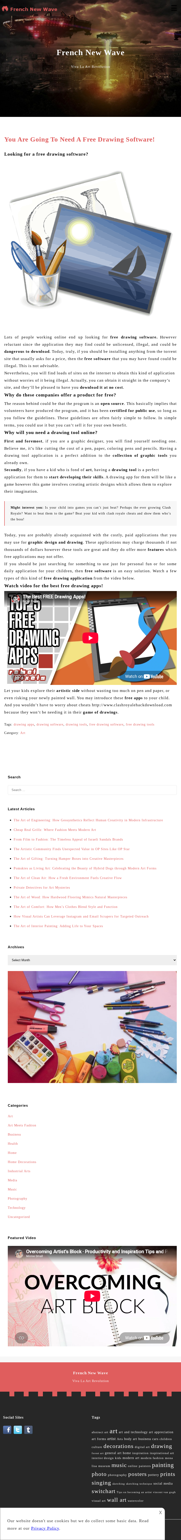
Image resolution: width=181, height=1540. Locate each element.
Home (12, 1153)
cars (155, 1439)
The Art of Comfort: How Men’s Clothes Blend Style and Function (66, 907)
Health (13, 1143)
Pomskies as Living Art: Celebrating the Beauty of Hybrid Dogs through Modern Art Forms (85, 868)
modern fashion (152, 1458)
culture (97, 1447)
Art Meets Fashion (22, 1125)
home (127, 1453)
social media (163, 1483)
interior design (103, 1458)
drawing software (50, 724)
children (166, 1439)
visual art (99, 1500)
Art (22, 733)
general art (113, 1453)
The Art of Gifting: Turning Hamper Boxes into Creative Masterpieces (68, 858)
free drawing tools (140, 724)
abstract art (100, 1432)
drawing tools (76, 724)
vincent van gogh (164, 1492)
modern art (131, 1458)
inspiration (140, 1453)
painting (163, 1465)
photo (99, 1474)
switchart (103, 1491)
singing (101, 1482)
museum (104, 1466)
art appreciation (161, 1432)
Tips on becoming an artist (134, 1492)
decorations (118, 1446)
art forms (99, 1439)
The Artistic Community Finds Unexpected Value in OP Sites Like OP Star (72, 849)
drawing (161, 1446)
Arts (120, 1439)
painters (145, 1466)
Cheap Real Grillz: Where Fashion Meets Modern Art (55, 830)
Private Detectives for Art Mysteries (42, 887)
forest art (98, 1453)
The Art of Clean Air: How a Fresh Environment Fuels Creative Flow (68, 878)
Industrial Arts (19, 1171)
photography (117, 1475)
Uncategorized (19, 1217)
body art (130, 1439)
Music (12, 1189)
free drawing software (106, 724)
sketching (118, 1483)
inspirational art (162, 1453)
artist (111, 1439)
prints (167, 1474)
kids (118, 1458)
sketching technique (139, 1483)
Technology (17, 1208)
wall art (117, 1500)
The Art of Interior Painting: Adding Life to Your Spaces (58, 926)
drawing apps (24, 724)
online (133, 1466)
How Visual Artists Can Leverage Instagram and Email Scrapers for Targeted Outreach (81, 916)
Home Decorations (22, 1162)
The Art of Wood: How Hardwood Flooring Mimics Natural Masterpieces (70, 897)
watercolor (136, 1500)
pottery (153, 1475)
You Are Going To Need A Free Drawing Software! (79, 139)
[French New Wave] (30, 10)
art (114, 1431)
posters (137, 1474)
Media (12, 1180)
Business (14, 1134)
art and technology (133, 1432)
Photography (17, 1198)
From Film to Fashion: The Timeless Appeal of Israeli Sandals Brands (68, 839)
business (144, 1439)
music (119, 1465)
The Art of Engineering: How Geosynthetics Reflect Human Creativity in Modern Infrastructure (88, 820)
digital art (142, 1447)
